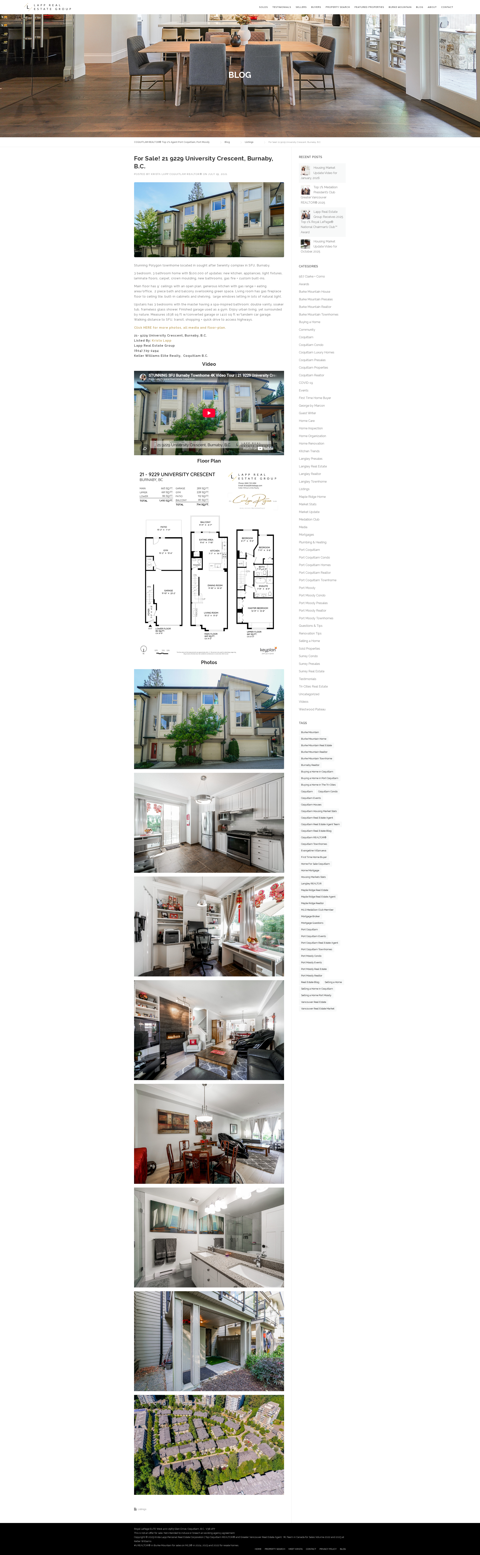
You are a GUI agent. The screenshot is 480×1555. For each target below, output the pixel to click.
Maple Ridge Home (312, 497)
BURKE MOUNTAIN (400, 7)
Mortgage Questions (312, 922)
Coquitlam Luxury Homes (316, 352)
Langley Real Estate (313, 466)
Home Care (307, 421)
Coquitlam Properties (313, 367)
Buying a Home (309, 322)
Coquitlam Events (311, 798)
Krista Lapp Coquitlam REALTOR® (176, 174)
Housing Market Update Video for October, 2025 (319, 246)
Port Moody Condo (312, 595)
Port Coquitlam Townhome (317, 580)
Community (307, 329)
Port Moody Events (311, 962)
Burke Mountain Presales (316, 299)
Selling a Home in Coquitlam (317, 988)
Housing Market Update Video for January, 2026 (319, 173)
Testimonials (307, 679)
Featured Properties (369, 7)
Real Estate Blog (310, 982)
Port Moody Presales (313, 603)
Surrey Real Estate (311, 671)
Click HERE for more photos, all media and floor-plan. (180, 327)
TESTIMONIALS (281, 7)
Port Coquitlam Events (313, 936)
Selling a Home (309, 641)
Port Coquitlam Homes (315, 565)
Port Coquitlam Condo (314, 557)
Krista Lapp (162, 340)
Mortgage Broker (310, 916)
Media (303, 527)
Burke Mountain (310, 732)
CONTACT (311, 1549)
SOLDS (263, 7)
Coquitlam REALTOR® (313, 837)
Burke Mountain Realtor (315, 307)
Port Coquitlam (309, 550)
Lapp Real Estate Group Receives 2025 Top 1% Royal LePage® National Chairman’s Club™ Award (322, 222)
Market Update (309, 512)
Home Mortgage (310, 870)
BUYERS (316, 7)
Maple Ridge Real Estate (314, 890)
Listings (142, 1509)
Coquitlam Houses (311, 804)
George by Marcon (312, 405)
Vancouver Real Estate (313, 1002)
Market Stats (307, 504)
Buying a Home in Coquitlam (317, 771)
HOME (258, 1549)
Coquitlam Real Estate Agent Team (320, 824)
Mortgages (306, 534)
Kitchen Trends (309, 451)
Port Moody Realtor (312, 610)
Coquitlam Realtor (311, 375)
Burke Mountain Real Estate (316, 745)
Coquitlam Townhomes (314, 844)
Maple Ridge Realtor (312, 903)
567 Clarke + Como (312, 276)
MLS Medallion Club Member (317, 909)
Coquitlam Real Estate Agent (317, 817)
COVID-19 (306, 383)
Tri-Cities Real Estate (313, 686)
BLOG (343, 1549)
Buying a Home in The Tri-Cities (318, 784)
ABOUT (432, 7)
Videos (303, 701)
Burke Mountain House (314, 291)
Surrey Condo (308, 656)
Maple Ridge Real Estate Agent (318, 896)
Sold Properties (309, 648)
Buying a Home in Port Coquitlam (319, 778)
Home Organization (312, 436)
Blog (419, 7)
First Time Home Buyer (315, 398)
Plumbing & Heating (312, 542)
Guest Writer (307, 413)
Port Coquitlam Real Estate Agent (319, 942)
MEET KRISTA (296, 1549)
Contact (447, 7)
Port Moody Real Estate (314, 969)
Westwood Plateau (312, 709)
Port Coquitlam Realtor (315, 572)
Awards (304, 284)
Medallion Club (309, 519)
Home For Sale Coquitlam (315, 863)
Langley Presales (310, 458)
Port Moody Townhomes (316, 618)
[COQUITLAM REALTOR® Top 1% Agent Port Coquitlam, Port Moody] (47, 7)
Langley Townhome (313, 481)
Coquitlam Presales (312, 360)
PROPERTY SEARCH (338, 7)
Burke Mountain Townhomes (318, 314)
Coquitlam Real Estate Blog (316, 830)
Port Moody (307, 588)
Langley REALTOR (311, 883)
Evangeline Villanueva (313, 850)
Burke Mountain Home (313, 738)
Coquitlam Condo (311, 345)
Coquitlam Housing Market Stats (319, 811)
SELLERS (301, 7)
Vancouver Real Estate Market (317, 1008)
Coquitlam (306, 337)
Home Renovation (311, 443)
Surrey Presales (309, 664)
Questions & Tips (310, 626)
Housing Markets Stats (313, 877)
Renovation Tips (310, 633)
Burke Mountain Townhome (316, 758)
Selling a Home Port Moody (316, 995)
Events (303, 390)
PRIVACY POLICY (328, 1549)
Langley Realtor (310, 474)
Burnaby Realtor (310, 765)
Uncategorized (309, 694)
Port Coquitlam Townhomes (316, 949)
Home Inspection (311, 428)
